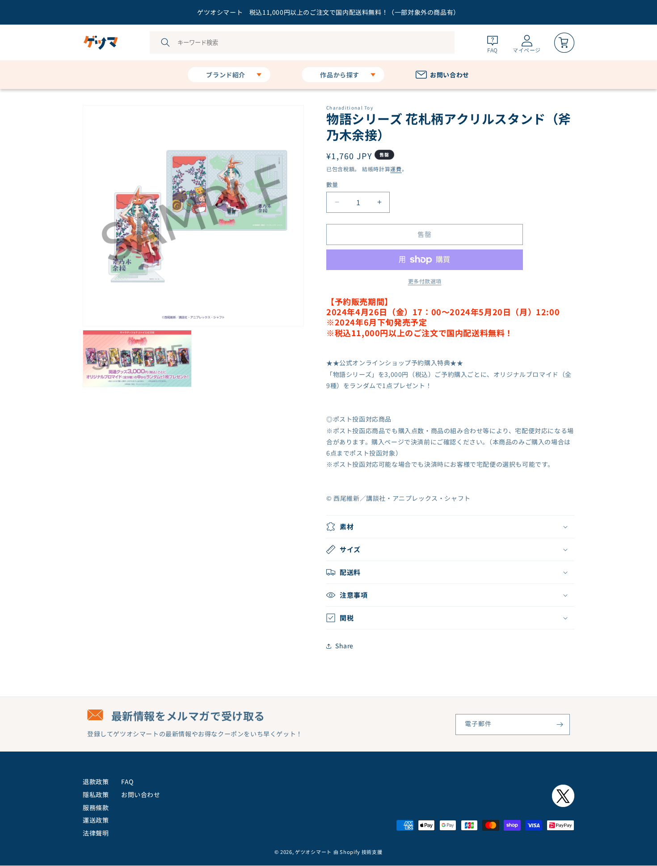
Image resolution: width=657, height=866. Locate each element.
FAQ (127, 781)
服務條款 (96, 807)
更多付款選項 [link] (425, 281)
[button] (450, 526)
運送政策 (96, 819)
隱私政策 (96, 794)
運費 (395, 169)
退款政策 (96, 781)
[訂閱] (559, 724)
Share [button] (344, 645)
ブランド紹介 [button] (225, 74)
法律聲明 (96, 832)
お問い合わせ (140, 794)
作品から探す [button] (339, 74)
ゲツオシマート (313, 851)
